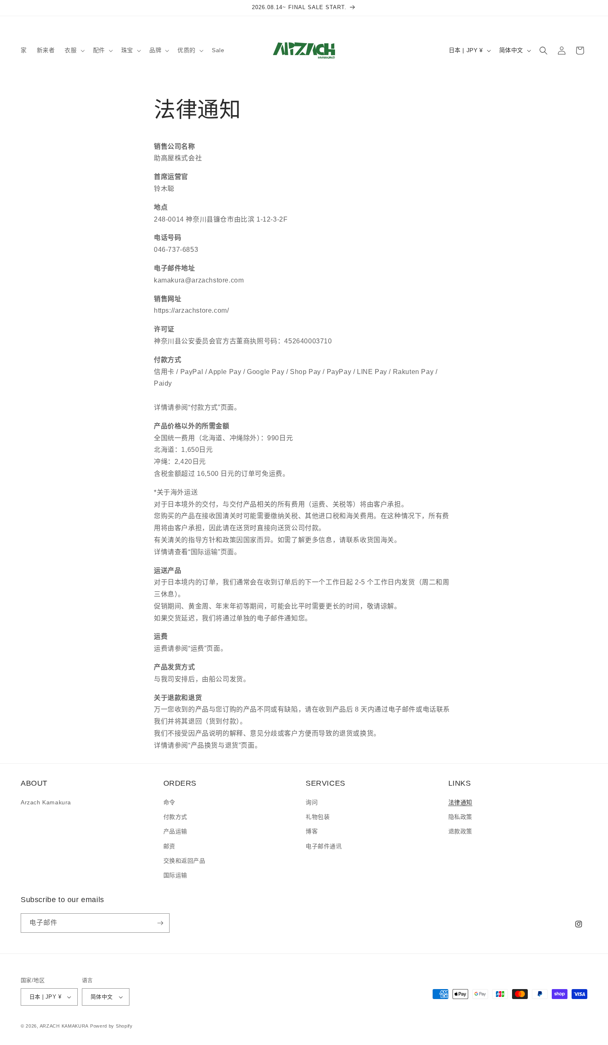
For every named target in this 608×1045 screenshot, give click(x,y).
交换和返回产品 (184, 860)
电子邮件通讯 (324, 846)
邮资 (169, 846)
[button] (74, 50)
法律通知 (460, 802)
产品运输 (175, 831)
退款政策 (460, 831)
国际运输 (175, 875)
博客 (312, 831)
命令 (169, 802)
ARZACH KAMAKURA (64, 1025)
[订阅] (160, 923)
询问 (312, 802)
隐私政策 (460, 816)
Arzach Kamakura (46, 802)
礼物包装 (318, 816)
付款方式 (175, 816)
